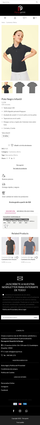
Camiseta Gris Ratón (28, 259)
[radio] (5, 135)
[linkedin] (12, 158)
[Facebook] (7, 158)
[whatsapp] (14, 158)
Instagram (4, 386)
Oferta (15, 155)
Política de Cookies (7, 372)
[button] (4, 53)
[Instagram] (20, 411)
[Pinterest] (9, 158)
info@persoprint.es (15, 352)
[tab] (10, 211)
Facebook (4, 390)
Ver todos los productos (20, 168)
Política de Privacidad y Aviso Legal (14, 309)
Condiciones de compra (9, 369)
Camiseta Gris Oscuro (9, 259)
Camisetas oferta (11, 22)
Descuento (9, 155)
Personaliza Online (7, 383)
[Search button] (36, 2)
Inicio (3, 22)
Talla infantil (6, 133)
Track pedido (20, 422)
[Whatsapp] (26, 411)
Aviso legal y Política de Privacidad (13, 365)
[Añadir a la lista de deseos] (16, 257)
